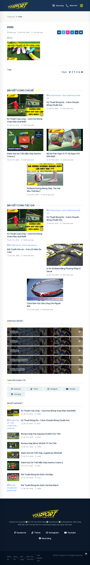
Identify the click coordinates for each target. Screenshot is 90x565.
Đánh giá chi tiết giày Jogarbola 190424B (41, 453)
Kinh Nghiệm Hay (39, 558)
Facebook (17, 389)
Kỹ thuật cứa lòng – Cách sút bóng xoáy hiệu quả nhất (24, 120)
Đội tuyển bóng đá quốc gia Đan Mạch (39, 485)
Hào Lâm (13, 32)
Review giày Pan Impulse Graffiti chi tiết (41, 433)
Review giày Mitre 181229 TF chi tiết (39, 443)
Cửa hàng (17, 394)
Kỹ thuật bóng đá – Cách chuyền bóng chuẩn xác (45, 420)
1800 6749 (73, 6)
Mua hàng (60, 6)
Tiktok (35, 389)
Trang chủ (11, 17)
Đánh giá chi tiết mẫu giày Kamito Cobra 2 (42, 462)
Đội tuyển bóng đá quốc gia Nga (37, 474)
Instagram (54, 389)
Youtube (72, 389)
